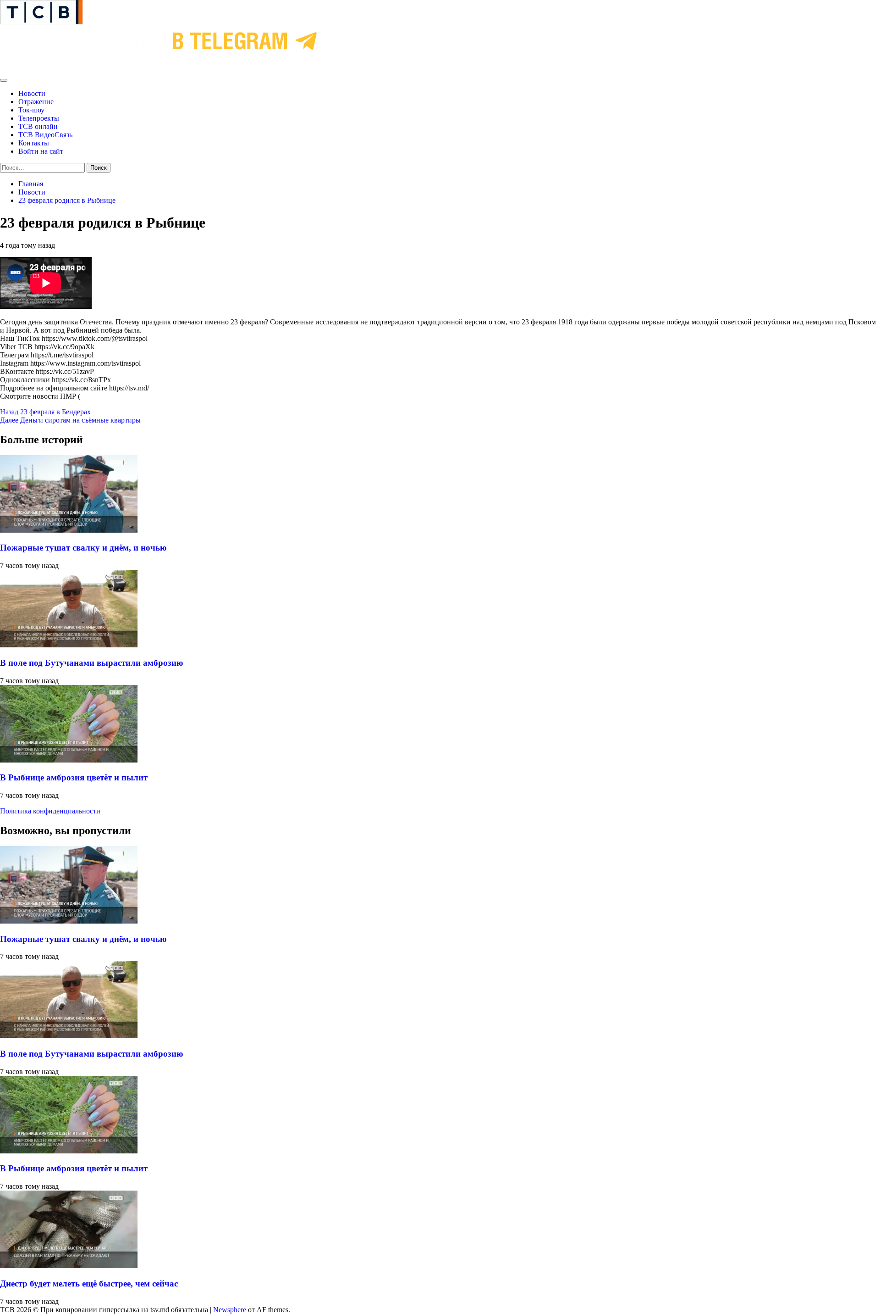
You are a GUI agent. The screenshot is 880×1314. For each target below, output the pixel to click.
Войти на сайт (40, 151)
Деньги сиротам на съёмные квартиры (70, 420)
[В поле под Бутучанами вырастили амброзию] (69, 645)
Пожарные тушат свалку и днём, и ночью (83, 547)
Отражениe (36, 102)
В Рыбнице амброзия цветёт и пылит (74, 777)
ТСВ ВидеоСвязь (45, 135)
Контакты (33, 143)
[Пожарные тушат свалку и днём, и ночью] (69, 530)
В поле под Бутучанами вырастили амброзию (91, 663)
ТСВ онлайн (38, 126)
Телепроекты (38, 118)
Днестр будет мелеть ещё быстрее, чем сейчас (89, 1283)
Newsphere (229, 1310)
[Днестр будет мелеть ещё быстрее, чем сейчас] (69, 1265)
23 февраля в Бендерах (45, 412)
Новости (31, 93)
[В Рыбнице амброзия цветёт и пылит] (69, 760)
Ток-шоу (31, 110)
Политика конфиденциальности (50, 811)
